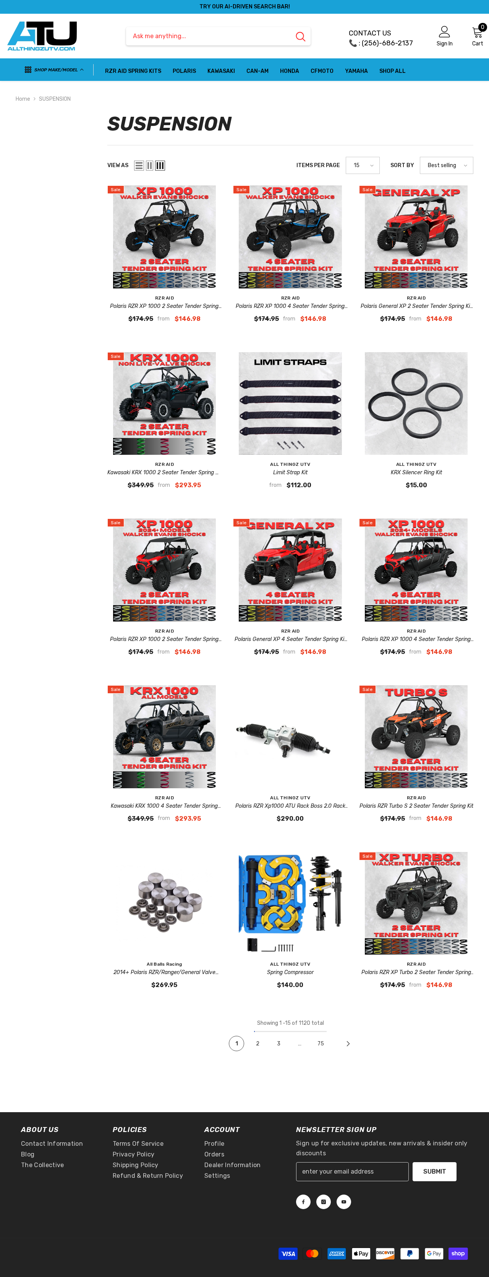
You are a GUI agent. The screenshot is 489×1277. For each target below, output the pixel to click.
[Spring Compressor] (290, 903)
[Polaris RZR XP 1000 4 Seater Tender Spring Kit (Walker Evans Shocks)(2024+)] (416, 570)
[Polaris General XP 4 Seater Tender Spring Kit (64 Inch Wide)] (290, 570)
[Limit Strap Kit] (290, 403)
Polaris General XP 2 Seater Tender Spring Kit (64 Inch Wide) (416, 307)
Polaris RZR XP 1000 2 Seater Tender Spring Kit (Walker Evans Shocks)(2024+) (164, 640)
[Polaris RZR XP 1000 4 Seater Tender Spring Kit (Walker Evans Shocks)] (290, 236)
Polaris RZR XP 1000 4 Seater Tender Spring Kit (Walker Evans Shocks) (290, 307)
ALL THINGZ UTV (290, 464)
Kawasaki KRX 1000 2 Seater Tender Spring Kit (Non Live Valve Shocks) (164, 473)
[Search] (218, 36)
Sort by (402, 165)
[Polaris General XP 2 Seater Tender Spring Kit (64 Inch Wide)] (416, 236)
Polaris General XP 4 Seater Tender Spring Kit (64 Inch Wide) (290, 640)
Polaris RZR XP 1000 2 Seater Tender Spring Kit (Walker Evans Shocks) (164, 307)
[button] (139, 166)
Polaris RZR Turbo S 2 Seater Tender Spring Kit (416, 806)
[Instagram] (323, 1202)
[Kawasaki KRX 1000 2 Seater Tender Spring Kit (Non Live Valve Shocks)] (164, 403)
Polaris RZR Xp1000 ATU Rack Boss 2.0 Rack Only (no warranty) (290, 806)
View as (117, 165)
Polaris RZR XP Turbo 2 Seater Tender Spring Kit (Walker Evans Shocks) (416, 973)
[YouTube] (344, 1202)
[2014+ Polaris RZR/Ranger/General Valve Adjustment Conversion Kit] (164, 903)
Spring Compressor (290, 972)
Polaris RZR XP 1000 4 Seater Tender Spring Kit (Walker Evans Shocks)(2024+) (416, 640)
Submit (434, 1171)
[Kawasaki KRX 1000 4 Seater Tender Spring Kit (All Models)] (164, 736)
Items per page (318, 165)
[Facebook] (303, 1202)
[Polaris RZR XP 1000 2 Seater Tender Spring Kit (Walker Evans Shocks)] (164, 236)
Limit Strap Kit (290, 472)
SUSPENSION (55, 99)
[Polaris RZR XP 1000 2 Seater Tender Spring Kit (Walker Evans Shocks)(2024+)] (164, 570)
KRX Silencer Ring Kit (416, 472)
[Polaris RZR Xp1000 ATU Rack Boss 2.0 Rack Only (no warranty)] (290, 736)
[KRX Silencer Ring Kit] (416, 403)
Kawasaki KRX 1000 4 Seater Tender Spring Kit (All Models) (164, 806)
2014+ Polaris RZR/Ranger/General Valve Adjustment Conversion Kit (164, 973)
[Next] (348, 1043)
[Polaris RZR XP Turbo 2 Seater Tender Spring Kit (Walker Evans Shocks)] (416, 903)
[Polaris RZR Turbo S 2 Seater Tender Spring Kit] (416, 736)
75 (320, 1043)
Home (23, 99)
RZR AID (164, 298)
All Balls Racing (164, 964)
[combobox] (208, 36)
